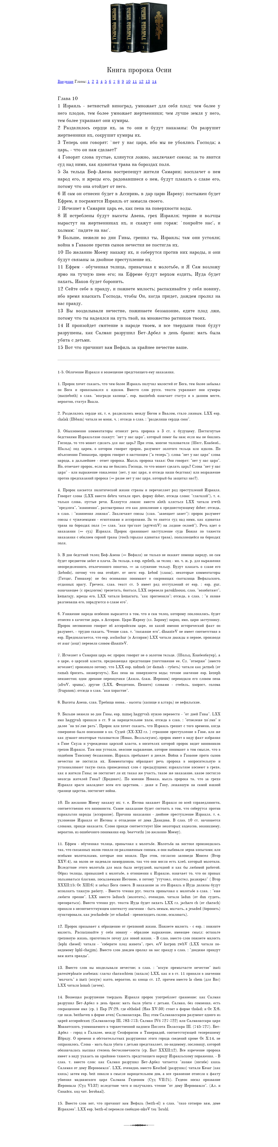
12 (141, 81)
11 (134, 81)
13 (148, 81)
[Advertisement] (17, 92)
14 (154, 81)
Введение (65, 81)
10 (128, 81)
